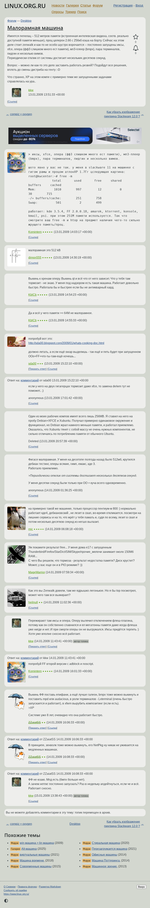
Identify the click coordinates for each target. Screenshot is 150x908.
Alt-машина (29, 848)
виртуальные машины (35, 854)
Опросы (58, 12)
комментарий (30, 380)
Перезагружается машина (109, 848)
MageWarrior (36, 572)
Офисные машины (104, 854)
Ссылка (12, 101)
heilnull (33, 602)
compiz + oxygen (21, 114)
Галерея (72, 5)
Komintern (35, 231)
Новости (58, 5)
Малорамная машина (35, 27)
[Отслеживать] (136, 48)
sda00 (32, 363)
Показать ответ (37, 369)
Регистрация (123, 5)
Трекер (70, 12)
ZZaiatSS (34, 722)
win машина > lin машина (37, 842)
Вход (139, 5)
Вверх (141, 886)
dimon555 (34, 257)
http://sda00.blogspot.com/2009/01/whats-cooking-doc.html (66, 343)
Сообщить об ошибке (15, 890)
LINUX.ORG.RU (25, 6)
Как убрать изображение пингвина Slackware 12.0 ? (122, 114)
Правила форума (27, 886)
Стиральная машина (106, 842)
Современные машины (36, 866)
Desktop (26, 20)
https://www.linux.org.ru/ (16, 894)
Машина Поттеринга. (106, 860)
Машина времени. (32, 860)
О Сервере (10, 886)
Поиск (82, 12)
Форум (98, 5)
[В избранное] (136, 37)
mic (30, 529)
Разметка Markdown (50, 886)
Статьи (85, 5)
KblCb (32, 294)
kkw (30, 90)
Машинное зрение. (104, 866)
